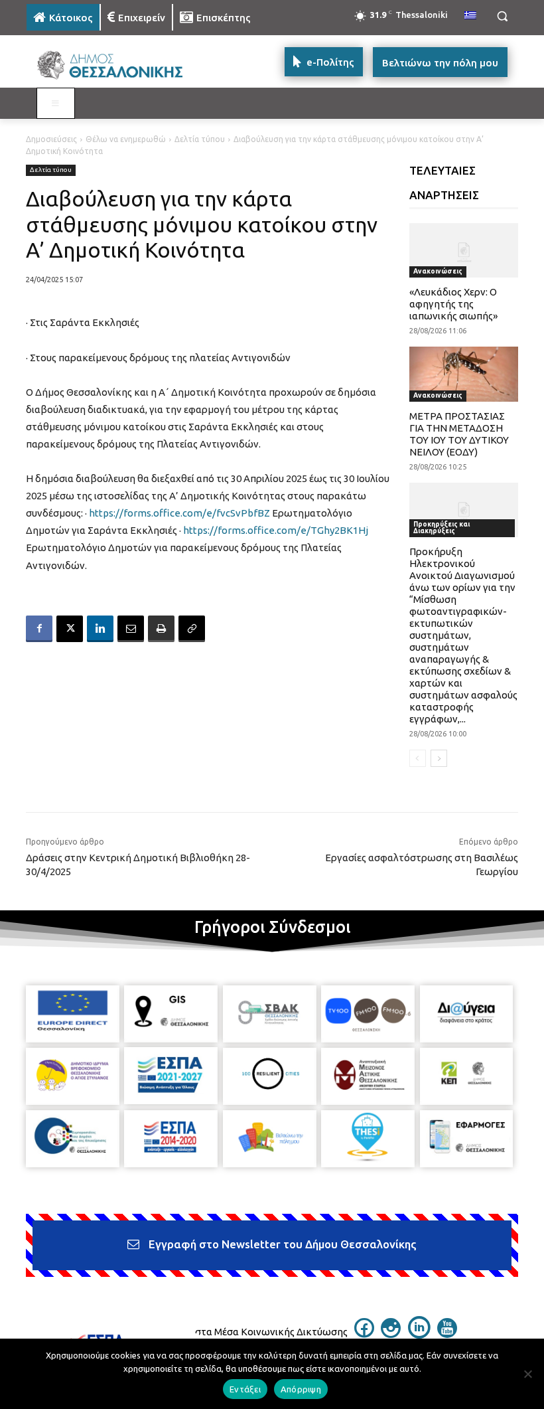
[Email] (130, 629)
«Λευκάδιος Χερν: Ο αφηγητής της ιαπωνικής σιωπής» (453, 303)
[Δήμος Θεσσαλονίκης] (116, 65)
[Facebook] (39, 629)
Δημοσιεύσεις (51, 139)
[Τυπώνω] (161, 629)
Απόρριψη (301, 1389)
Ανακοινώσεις (437, 271)
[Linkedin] (100, 629)
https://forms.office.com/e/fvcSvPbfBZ (179, 513)
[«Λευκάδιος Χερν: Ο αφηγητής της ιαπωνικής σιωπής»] (464, 250)
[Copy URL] (191, 629)
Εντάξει (245, 1389)
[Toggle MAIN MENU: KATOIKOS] (55, 104)
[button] (501, 16)
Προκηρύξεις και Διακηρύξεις (441, 528)
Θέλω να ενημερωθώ (126, 139)
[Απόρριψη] (527, 1373)
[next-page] (439, 758)
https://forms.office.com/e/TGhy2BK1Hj (275, 530)
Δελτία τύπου (199, 139)
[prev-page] (417, 758)
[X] (69, 629)
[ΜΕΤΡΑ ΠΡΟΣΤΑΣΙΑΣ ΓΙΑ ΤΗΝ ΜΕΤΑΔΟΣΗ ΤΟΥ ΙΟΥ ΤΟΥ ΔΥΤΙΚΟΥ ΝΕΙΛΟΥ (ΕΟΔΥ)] (464, 374)
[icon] (364, 1334)
